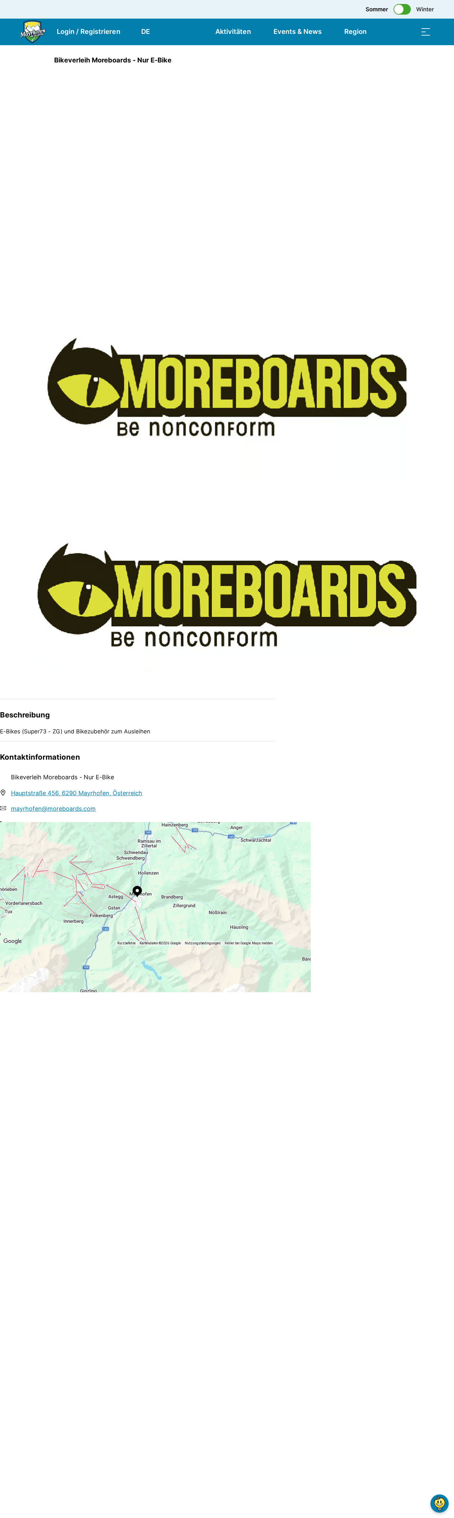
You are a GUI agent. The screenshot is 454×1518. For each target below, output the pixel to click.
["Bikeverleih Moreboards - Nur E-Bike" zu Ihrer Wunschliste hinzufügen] (409, 60)
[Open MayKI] (439, 1503)
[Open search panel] (409, 32)
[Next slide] (54, 274)
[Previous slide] (54, 257)
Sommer (377, 9)
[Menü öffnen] (425, 32)
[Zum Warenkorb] (392, 32)
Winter (425, 9)
